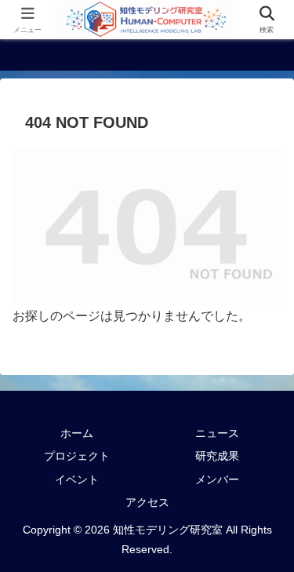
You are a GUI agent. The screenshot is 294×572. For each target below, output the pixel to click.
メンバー (217, 479)
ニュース (217, 433)
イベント (77, 479)
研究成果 (217, 456)
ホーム (76, 433)
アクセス (147, 502)
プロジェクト (77, 456)
